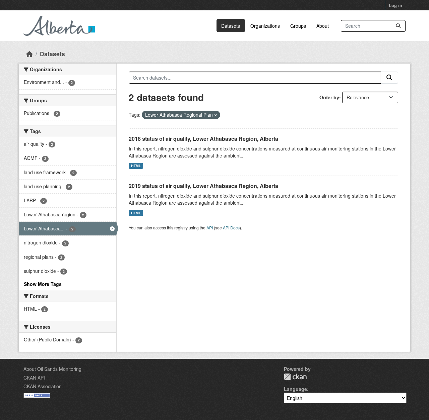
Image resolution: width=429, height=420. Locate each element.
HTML (136, 165)
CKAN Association (42, 386)
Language (295, 389)
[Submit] (398, 26)
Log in (395, 5)
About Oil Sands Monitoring (52, 368)
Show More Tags (43, 284)
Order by (329, 97)
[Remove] (215, 115)
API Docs (231, 227)
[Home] (29, 53)
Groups (298, 25)
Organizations (265, 25)
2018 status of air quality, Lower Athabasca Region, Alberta (203, 138)
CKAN (295, 376)
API (209, 227)
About (322, 25)
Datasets (230, 25)
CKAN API (34, 377)
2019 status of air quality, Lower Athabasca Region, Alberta (203, 186)
